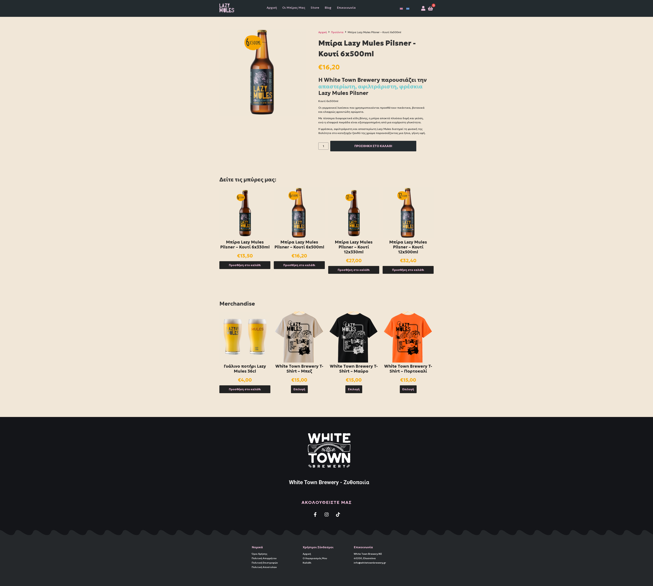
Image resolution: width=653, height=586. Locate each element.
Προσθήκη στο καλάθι (245, 265)
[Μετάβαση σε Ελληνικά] (408, 8)
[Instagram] (326, 514)
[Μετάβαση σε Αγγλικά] (401, 8)
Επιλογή (299, 389)
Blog (328, 8)
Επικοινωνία (346, 8)
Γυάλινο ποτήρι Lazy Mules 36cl (245, 369)
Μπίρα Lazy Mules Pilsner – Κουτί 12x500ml (408, 247)
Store (315, 8)
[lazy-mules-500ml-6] (262, 72)
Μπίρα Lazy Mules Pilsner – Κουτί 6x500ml (299, 245)
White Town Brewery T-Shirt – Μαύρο (354, 369)
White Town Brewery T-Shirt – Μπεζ (299, 369)
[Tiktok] (338, 514)
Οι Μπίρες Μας (293, 8)
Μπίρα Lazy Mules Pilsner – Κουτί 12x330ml (354, 247)
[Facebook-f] (315, 514)
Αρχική (272, 8)
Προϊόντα (337, 32)
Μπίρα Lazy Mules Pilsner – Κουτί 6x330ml (245, 245)
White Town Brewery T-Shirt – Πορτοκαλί (408, 369)
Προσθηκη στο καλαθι (373, 146)
